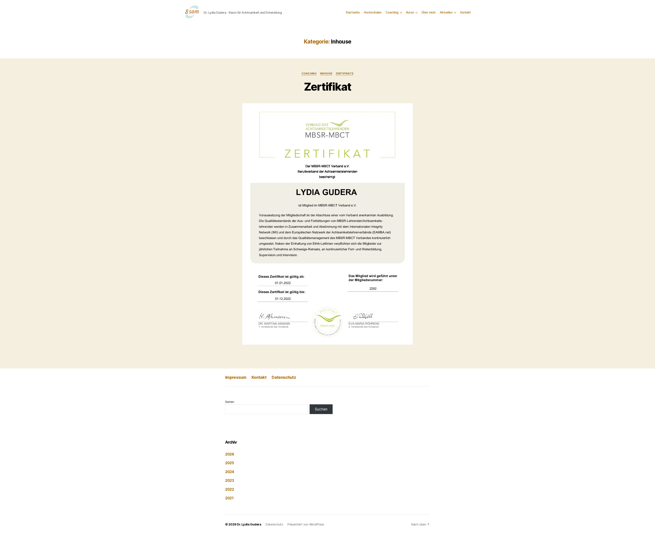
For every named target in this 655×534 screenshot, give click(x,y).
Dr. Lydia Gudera (249, 524)
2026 (229, 454)
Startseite (353, 12)
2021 (229, 498)
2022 (229, 489)
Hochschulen (372, 12)
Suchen (229, 401)
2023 (229, 480)
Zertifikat (327, 86)
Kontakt (465, 12)
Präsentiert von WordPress (305, 524)
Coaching (392, 12)
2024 (229, 472)
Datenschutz (284, 377)
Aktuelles (446, 12)
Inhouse (326, 73)
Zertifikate (344, 73)
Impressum (235, 377)
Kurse (410, 12)
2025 (229, 463)
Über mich (428, 12)
